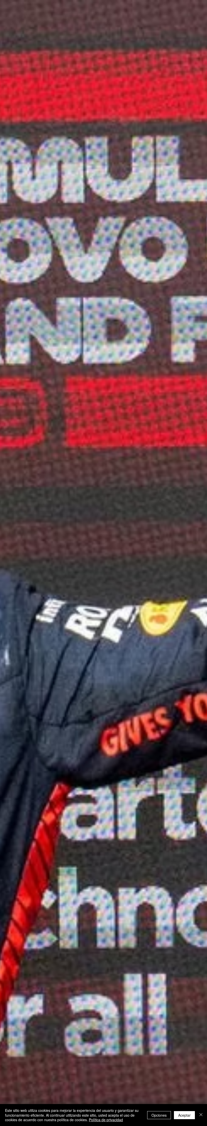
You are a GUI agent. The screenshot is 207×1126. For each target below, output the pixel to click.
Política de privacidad (106, 1119)
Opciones (159, 1115)
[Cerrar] (201, 1115)
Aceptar (184, 1115)
